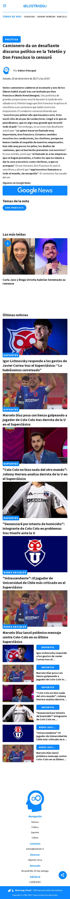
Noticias (35, 822)
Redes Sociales (15, 572)
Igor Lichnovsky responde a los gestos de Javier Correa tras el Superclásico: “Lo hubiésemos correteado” (35, 365)
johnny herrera (41, 16)
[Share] (63, 875)
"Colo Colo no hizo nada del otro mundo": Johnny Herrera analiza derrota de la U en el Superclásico (35, 474)
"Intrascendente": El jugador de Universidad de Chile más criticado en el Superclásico (34, 582)
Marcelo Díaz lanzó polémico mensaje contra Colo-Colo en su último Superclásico (32, 637)
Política (11, 39)
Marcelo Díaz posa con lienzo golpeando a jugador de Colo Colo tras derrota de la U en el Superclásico (35, 420)
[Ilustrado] (35, 6)
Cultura (35, 837)
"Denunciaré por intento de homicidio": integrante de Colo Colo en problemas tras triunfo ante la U (34, 528)
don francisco (14, 207)
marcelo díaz (60, 16)
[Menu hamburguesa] (5, 6)
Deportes (11, 355)
